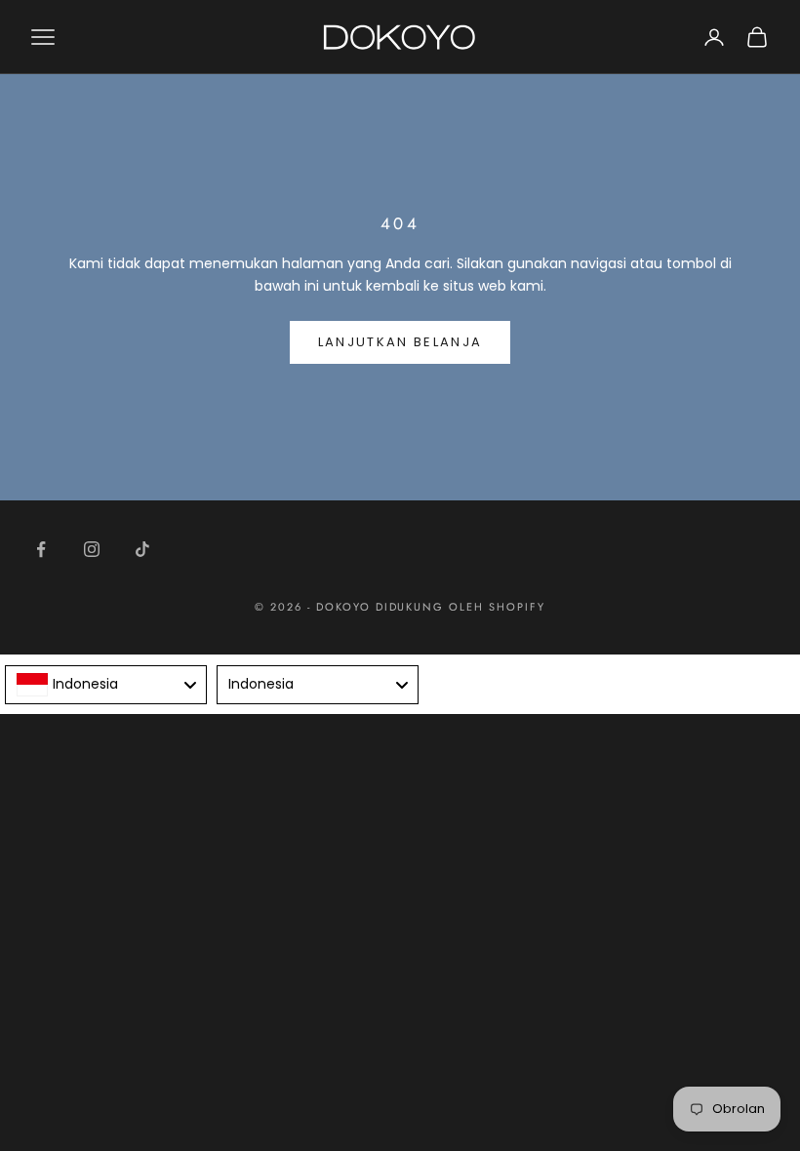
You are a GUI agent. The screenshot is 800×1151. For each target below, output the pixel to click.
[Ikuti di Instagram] (91, 549)
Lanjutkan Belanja (400, 342)
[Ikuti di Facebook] (41, 549)
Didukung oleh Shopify (461, 607)
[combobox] (106, 684)
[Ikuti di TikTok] (142, 549)
